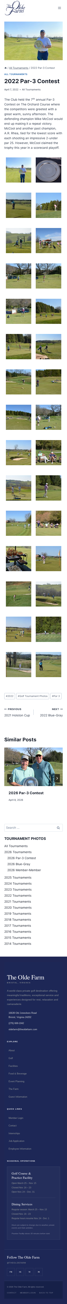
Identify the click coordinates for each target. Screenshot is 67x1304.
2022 (9, 696)
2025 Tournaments (17, 877)
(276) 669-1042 (16, 1023)
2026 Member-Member (24, 870)
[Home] (5, 67)
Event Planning (16, 1081)
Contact (13, 1125)
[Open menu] (59, 8)
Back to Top (46, 1293)
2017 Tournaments (17, 925)
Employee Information (20, 1148)
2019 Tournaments (17, 913)
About (12, 1050)
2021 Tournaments (17, 901)
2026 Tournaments (18, 852)
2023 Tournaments (18, 889)
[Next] (57, 778)
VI (30, 1272)
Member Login (16, 1118)
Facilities (13, 1066)
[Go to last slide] (10, 778)
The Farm (14, 1089)
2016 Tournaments (17, 931)
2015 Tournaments (17, 937)
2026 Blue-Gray (18, 864)
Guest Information (18, 1096)
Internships (14, 1133)
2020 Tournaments (18, 907)
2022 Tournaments (17, 895)
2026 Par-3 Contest (26, 793)
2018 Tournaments (17, 919)
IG (20, 1272)
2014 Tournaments (17, 943)
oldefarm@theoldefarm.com (23, 1029)
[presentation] (33, 767)
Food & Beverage (18, 1073)
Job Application (16, 1141)
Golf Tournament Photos (33, 696)
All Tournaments (16, 74)
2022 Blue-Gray (51, 712)
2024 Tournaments (18, 883)
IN (39, 1272)
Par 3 (56, 696)
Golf (11, 1058)
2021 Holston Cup (17, 712)
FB (11, 1272)
